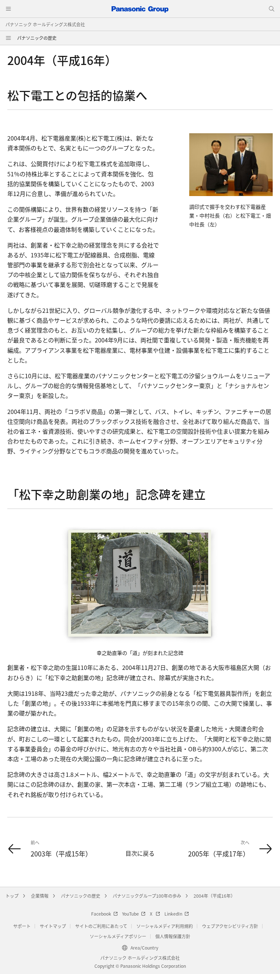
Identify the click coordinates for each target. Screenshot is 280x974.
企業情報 (39, 896)
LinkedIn (173, 913)
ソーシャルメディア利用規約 (164, 926)
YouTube (130, 913)
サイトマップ (53, 926)
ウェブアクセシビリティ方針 (230, 926)
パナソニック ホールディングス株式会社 (45, 24)
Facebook (101, 913)
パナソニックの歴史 (37, 38)
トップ (12, 896)
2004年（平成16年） (214, 896)
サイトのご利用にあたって (101, 926)
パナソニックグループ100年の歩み (147, 896)
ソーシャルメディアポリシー (118, 936)
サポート (22, 926)
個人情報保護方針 (172, 936)
